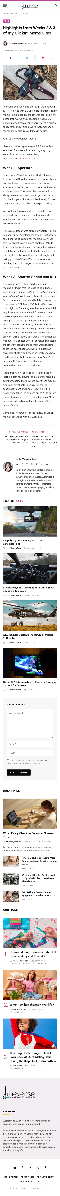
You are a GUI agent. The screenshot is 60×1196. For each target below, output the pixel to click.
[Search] (55, 5)
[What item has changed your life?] (30, 985)
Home (5, 13)
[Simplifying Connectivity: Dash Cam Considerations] (30, 521)
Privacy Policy (45, 1177)
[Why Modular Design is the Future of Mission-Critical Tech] (30, 615)
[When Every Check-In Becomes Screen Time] (30, 814)
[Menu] (5, 5)
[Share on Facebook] (10, 58)
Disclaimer (26, 1181)
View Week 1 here (28, 158)
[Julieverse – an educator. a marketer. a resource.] (30, 5)
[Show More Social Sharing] (54, 58)
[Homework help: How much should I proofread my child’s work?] (30, 933)
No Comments (11, 50)
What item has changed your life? (32, 1004)
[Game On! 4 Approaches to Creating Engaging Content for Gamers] (30, 663)
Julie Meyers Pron (20, 43)
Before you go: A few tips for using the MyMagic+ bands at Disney (16, 439)
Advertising (27, 1177)
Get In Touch (10, 1177)
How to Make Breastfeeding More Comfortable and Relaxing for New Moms (39, 861)
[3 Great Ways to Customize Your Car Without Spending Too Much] (30, 568)
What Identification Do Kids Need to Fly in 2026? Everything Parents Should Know (38, 878)
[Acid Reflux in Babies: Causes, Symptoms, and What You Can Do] (11, 896)
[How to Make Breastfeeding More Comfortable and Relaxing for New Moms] (11, 861)
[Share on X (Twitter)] (27, 58)
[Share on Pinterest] (43, 58)
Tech (12, 13)
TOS (37, 1181)
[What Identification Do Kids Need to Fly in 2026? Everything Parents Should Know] (11, 879)
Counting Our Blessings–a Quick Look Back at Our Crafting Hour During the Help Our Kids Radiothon (33, 1057)
